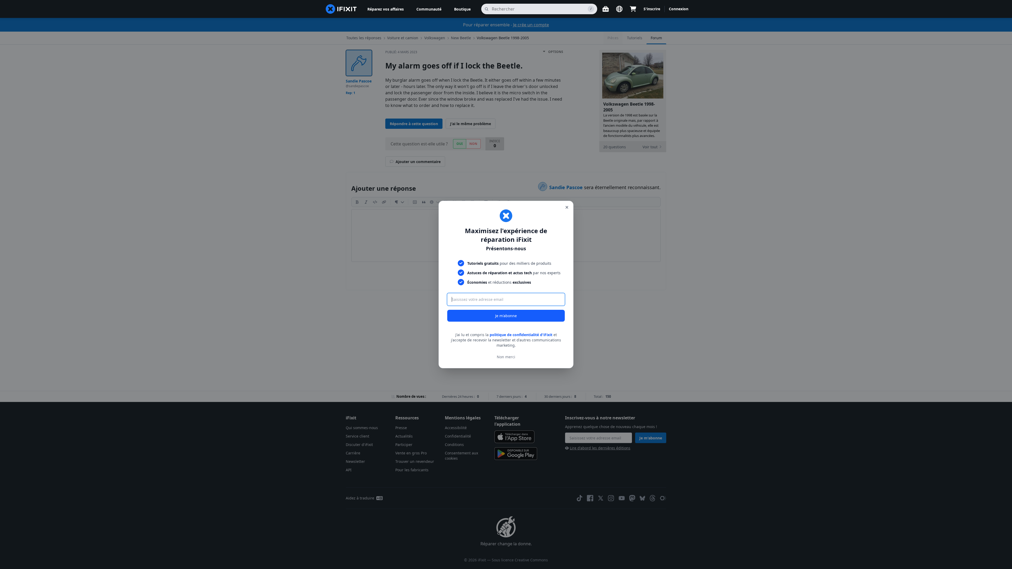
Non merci (506, 356)
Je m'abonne (506, 315)
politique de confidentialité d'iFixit (521, 334)
